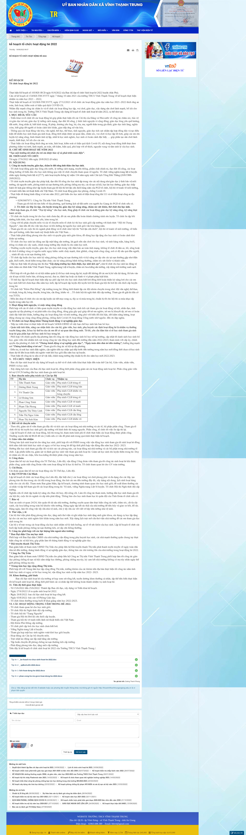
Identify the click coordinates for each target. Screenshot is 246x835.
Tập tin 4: (36, 676)
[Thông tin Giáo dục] (170, 50)
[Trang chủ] (11, 30)
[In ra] (133, 50)
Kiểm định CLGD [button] (72, 30)
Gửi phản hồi (238, 833)
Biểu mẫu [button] (102, 30)
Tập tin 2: (25, 665)
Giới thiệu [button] (21, 30)
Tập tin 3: (28, 670)
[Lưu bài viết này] (137, 50)
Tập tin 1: (34, 659)
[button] (136, 659)
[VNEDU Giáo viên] (170, 68)
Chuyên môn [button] (53, 30)
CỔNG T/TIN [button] (128, 30)
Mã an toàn (15, 741)
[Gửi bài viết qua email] (128, 50)
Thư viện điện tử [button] (145, 30)
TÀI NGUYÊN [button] (36, 30)
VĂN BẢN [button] (115, 30)
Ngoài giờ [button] (87, 30)
